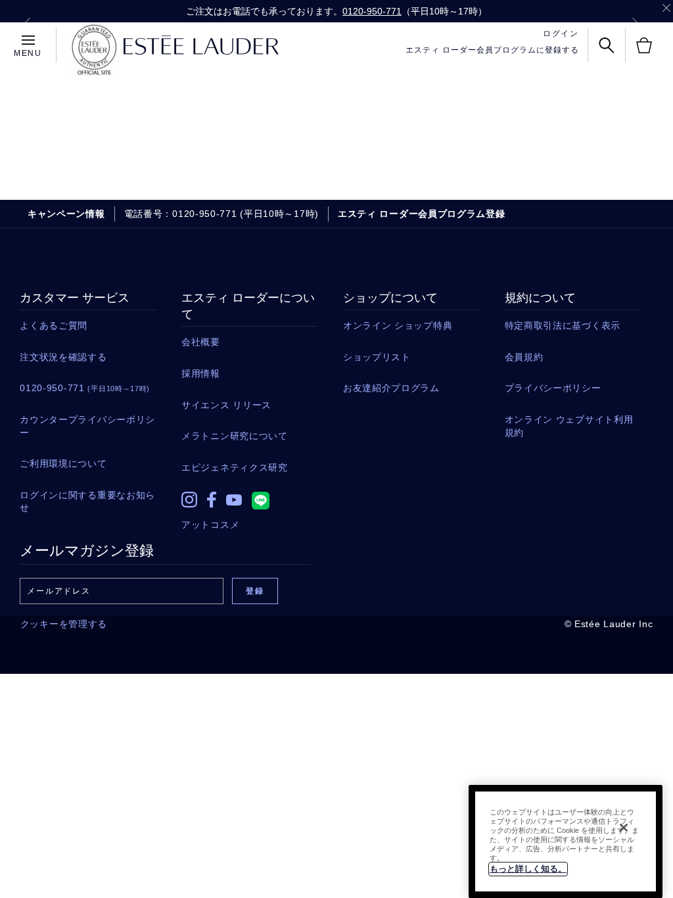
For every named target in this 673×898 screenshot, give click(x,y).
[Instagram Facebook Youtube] (249, 496)
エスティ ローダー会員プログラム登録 (421, 213)
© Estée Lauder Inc (609, 624)
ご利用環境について (63, 463)
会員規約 (524, 357)
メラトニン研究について (234, 436)
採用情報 (200, 373)
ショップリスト (377, 357)
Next (635, 24)
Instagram (189, 500)
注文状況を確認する (63, 357)
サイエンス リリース (226, 405)
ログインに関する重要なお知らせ (87, 501)
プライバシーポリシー (553, 388)
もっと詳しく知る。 (528, 869)
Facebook (211, 500)
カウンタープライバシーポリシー (87, 426)
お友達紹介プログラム (391, 388)
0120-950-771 (372, 11)
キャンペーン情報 (66, 213)
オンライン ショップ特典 (397, 325)
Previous (27, 24)
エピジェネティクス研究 (234, 467)
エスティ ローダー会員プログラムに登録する (492, 50)
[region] (565, 841)
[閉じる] (623, 827)
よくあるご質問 (53, 325)
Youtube (234, 500)
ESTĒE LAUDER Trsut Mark (94, 50)
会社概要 (200, 342)
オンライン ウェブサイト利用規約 (569, 426)
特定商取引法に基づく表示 (562, 325)
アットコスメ (210, 524)
